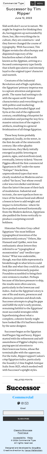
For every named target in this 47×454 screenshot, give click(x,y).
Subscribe (23, 418)
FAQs (30, 437)
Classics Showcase (23, 430)
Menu (40, 3)
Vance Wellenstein (33, 450)
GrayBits (36, 448)
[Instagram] (22, 403)
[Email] (26, 403)
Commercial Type (13, 3)
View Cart (32, 3)
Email (23, 408)
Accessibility (19, 437)
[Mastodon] (18, 403)
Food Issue (23, 433)
